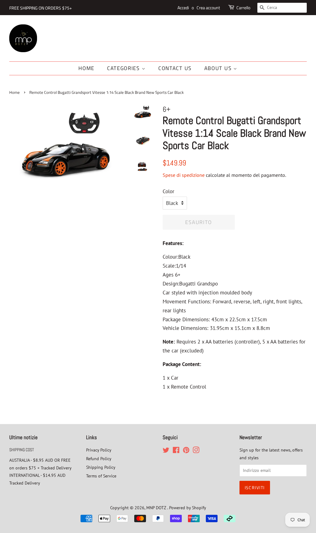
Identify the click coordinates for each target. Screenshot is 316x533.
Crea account (208, 7)
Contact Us (175, 68)
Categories (124, 68)
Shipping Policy (100, 467)
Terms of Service (101, 476)
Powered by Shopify (187, 507)
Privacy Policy (98, 450)
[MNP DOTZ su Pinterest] (186, 451)
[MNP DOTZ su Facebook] (176, 451)
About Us (218, 68)
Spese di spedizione (184, 175)
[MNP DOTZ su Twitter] (166, 451)
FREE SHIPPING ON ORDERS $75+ (40, 8)
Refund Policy (98, 458)
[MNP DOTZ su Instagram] (196, 451)
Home (86, 68)
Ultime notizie (23, 437)
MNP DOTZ (156, 507)
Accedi (183, 7)
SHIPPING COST (21, 449)
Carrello (243, 7)
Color (168, 191)
